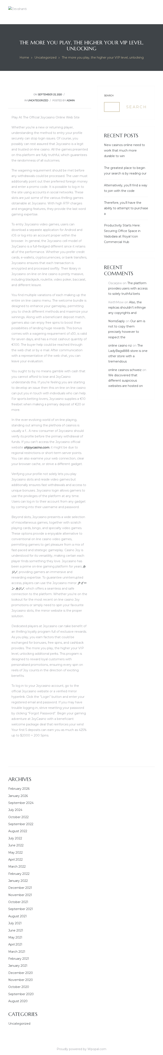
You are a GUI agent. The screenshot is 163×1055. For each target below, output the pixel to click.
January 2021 (17, 966)
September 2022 (20, 824)
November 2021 (20, 895)
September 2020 (21, 994)
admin (71, 100)
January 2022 (18, 881)
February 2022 (19, 874)
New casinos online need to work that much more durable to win (124, 150)
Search (109, 95)
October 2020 (18, 987)
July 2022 (15, 838)
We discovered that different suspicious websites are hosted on (125, 380)
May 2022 (15, 852)
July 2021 (15, 923)
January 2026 (18, 796)
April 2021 (15, 944)
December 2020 (20, 973)
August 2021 (17, 916)
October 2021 (18, 902)
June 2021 (15, 930)
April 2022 (15, 859)
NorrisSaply (116, 321)
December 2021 (20, 888)
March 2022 (17, 866)
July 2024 (15, 810)
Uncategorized (45, 57)
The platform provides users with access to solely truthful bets (128, 288)
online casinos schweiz (125, 370)
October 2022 (18, 817)
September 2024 (21, 803)
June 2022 (16, 845)
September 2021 (20, 909)
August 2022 (17, 831)
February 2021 (18, 959)
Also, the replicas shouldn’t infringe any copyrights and (127, 307)
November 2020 (20, 980)
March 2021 (16, 952)
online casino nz (120, 345)
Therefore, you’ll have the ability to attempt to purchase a (126, 208)
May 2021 (15, 937)
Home (24, 57)
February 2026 (19, 789)
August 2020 (18, 1001)
